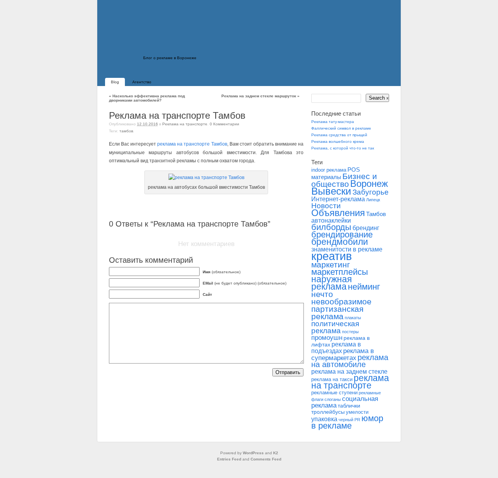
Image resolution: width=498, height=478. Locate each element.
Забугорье (370, 192)
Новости (326, 205)
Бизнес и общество (344, 180)
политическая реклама (335, 327)
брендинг (365, 228)
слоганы (332, 399)
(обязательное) (221, 272)
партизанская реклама (337, 312)
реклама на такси (331, 379)
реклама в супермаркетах (342, 354)
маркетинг (330, 264)
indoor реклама (328, 170)
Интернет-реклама (338, 199)
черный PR (349, 419)
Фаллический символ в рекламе (341, 128)
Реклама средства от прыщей (339, 135)
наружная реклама (331, 283)
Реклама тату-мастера (332, 122)
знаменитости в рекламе (346, 249)
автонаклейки (331, 220)
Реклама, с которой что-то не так (342, 148)
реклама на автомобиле (349, 361)
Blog (115, 82)
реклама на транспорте (350, 381)
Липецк (373, 199)
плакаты (353, 317)
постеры (350, 331)
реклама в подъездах (336, 347)
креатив (331, 256)
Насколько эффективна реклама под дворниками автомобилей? (147, 98)
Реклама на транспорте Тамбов (177, 115)
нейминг (364, 287)
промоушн (326, 337)
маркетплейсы (339, 272)
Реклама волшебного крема (337, 141)
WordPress (253, 453)
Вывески (331, 191)
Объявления (338, 212)
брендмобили (339, 242)
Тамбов (126, 131)
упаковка (324, 419)
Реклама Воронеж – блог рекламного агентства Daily (159, 44)
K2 (275, 453)
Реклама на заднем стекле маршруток (260, 96)
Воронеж (369, 183)
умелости (357, 412)
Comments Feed (266, 459)
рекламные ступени (334, 392)
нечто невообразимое (341, 298)
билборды (331, 227)
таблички (349, 406)
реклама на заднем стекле (349, 371)
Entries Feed (229, 459)
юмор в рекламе (347, 422)
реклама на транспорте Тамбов (192, 144)
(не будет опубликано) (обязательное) (244, 283)
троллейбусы (328, 412)
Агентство (141, 82)
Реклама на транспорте (184, 124)
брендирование (342, 234)
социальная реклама (344, 402)
